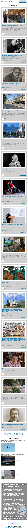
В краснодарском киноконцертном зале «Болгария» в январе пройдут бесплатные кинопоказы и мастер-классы (12, 140)
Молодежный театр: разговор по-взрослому (12, 196)
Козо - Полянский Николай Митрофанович (12, 424)
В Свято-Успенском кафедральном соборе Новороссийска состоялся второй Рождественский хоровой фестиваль (12, 26)
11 (16, 433)
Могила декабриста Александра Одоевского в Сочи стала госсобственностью (12, 395)
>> (22, 433)
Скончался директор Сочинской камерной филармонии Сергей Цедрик (12, 56)
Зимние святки (5, 282)
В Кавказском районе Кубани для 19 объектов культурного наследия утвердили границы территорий (12, 310)
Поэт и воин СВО (6, 253)
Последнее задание (6, 368)
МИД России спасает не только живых (11, 83)
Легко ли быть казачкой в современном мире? (13, 224)
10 (14, 433)
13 (19, 433)
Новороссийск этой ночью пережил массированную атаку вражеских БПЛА (13, 455)
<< (5, 433)
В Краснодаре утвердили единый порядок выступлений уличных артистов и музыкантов (13, 111)
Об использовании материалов (14, 527)
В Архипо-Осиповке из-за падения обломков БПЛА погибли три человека (13, 441)
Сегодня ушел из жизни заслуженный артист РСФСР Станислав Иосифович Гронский (13, 169)
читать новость (23, 34)
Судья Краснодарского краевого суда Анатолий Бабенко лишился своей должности (12, 468)
